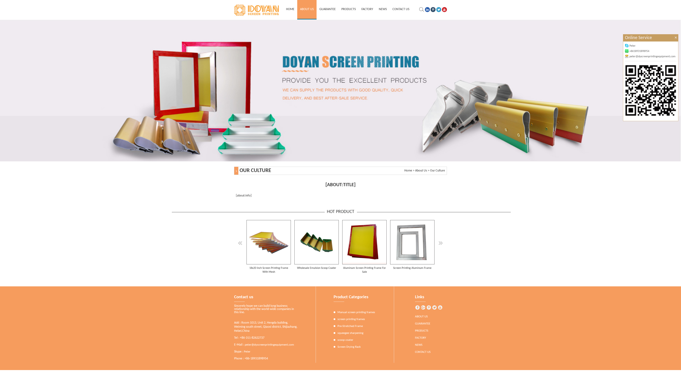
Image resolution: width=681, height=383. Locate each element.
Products (348, 9)
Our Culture (437, 170)
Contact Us (400, 9)
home (290, 9)
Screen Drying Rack (349, 346)
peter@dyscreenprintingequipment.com (269, 344)
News (383, 9)
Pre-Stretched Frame (350, 326)
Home (408, 170)
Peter (247, 351)
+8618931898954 (639, 51)
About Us (307, 9)
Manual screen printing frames (356, 312)
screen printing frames (351, 319)
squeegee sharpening (350, 333)
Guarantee (327, 9)
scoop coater (345, 340)
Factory (367, 9)
